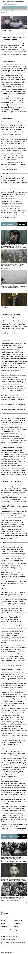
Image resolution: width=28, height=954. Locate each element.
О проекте (17, 930)
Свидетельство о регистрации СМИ (9, 936)
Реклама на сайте (6, 930)
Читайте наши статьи (13, 224)
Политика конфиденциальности (8, 939)
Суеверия (17, 923)
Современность (19, 920)
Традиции (4, 926)
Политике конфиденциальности (10, 4)
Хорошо (14, 7)
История (3, 920)
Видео (16, 926)
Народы (3, 923)
